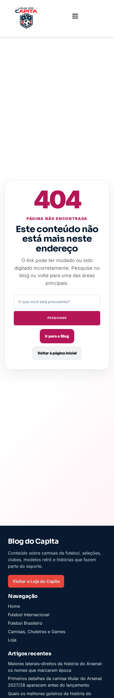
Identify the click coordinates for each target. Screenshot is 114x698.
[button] (75, 16)
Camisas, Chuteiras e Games (36, 631)
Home (14, 606)
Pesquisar (57, 318)
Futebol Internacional (28, 614)
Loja (12, 639)
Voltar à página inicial (57, 353)
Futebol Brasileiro (25, 623)
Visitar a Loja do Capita (36, 581)
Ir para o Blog (57, 336)
